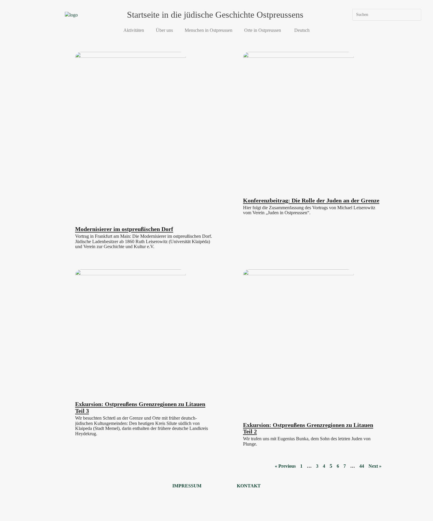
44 (361, 466)
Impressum (186, 485)
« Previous (285, 466)
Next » (374, 466)
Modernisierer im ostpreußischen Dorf (124, 229)
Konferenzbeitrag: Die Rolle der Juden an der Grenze (311, 200)
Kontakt (249, 485)
